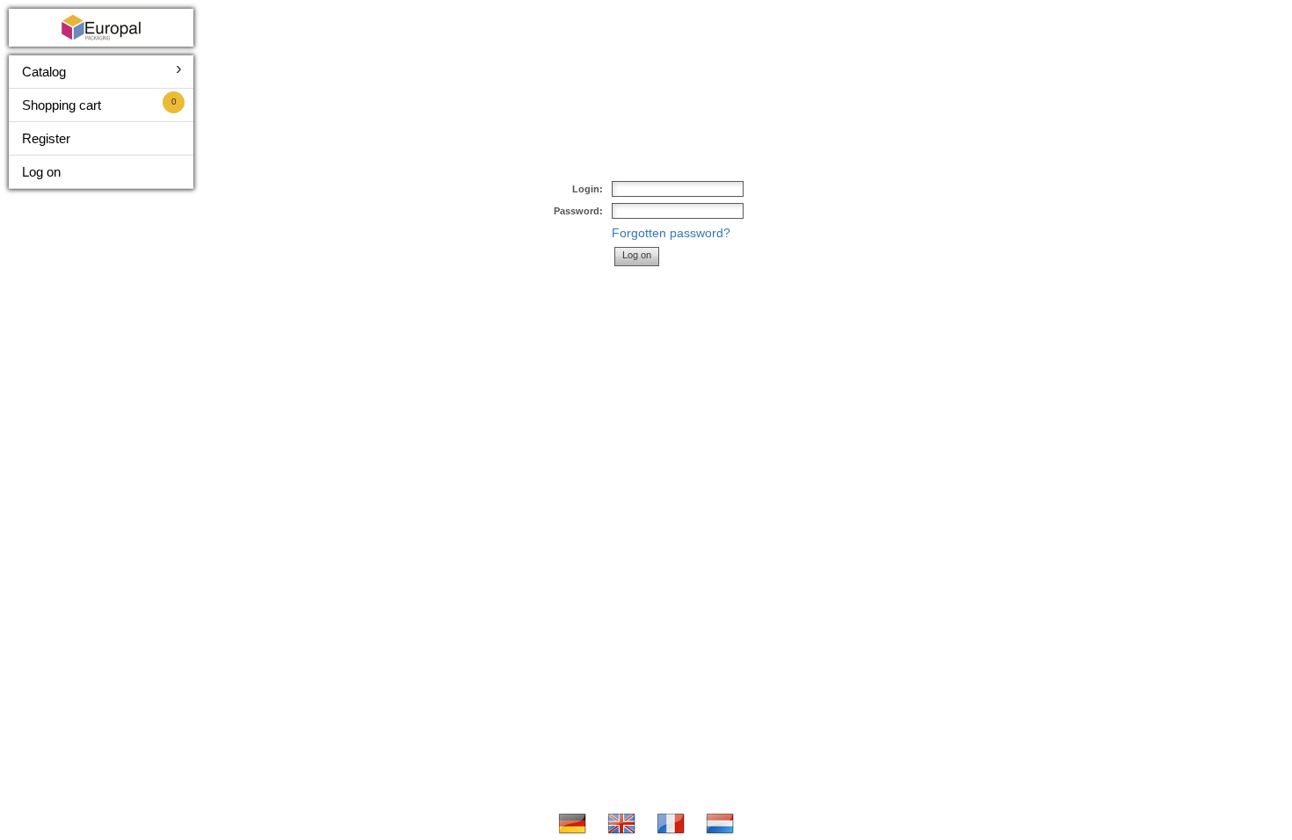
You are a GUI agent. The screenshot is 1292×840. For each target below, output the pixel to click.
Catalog (44, 71)
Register (46, 138)
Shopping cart (61, 105)
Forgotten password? (671, 233)
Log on (41, 171)
